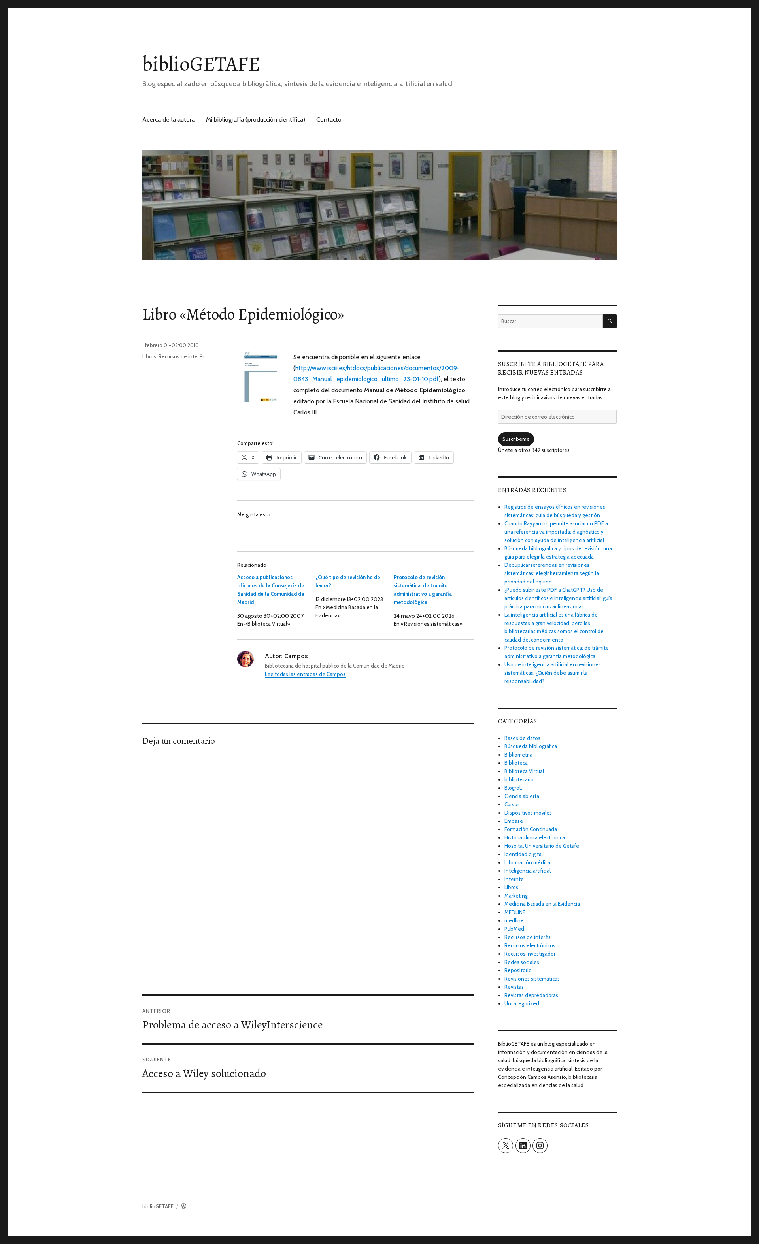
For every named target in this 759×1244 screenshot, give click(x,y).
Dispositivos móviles (528, 812)
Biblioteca (516, 763)
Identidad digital (523, 854)
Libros (149, 356)
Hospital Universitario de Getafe (541, 846)
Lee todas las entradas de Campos (305, 674)
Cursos (512, 804)
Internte (514, 879)
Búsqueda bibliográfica (530, 746)
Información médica (527, 862)
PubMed (514, 929)
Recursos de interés (182, 356)
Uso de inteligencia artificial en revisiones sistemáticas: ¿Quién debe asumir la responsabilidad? (552, 672)
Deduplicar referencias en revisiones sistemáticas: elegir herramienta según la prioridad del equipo (551, 573)
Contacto (329, 119)
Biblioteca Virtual (524, 771)
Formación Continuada (530, 829)
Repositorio (518, 970)
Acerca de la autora (168, 119)
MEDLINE (514, 912)
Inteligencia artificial (527, 871)
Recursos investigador (529, 953)
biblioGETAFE (201, 64)
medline (514, 920)
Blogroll (513, 788)
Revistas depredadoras (531, 995)
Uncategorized (521, 1003)
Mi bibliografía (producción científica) (255, 119)
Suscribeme (516, 439)
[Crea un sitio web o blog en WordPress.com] (183, 1206)
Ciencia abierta (521, 796)
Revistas (514, 987)
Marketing (516, 895)
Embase (513, 821)
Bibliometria (518, 754)
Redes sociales (521, 962)
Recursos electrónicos (529, 945)
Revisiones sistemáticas (532, 978)
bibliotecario (519, 779)
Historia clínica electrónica (534, 837)
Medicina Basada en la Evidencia (542, 904)
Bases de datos (522, 738)
